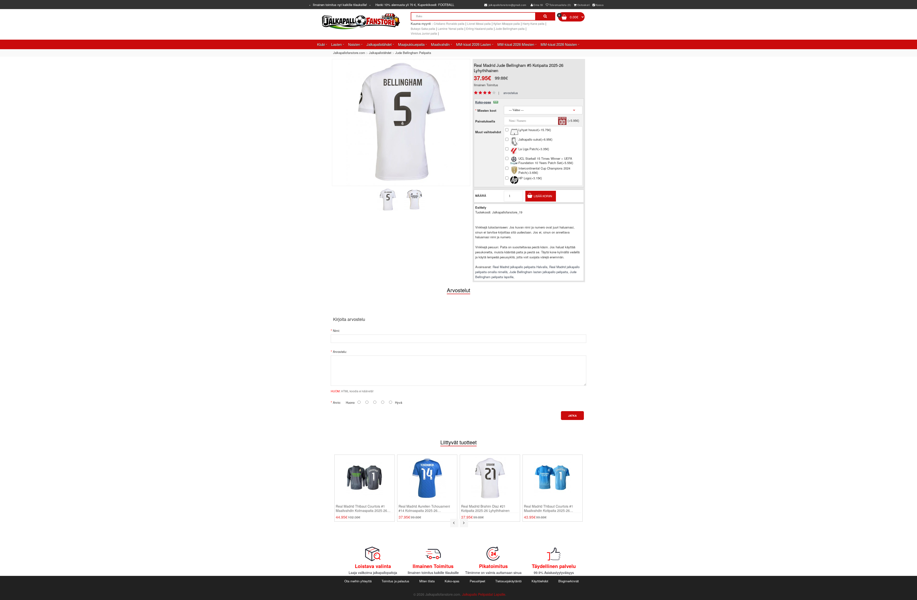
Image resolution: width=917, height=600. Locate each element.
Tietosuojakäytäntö (508, 581)
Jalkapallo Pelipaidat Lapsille (483, 594)
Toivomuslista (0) (560, 5)
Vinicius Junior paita (424, 33)
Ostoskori (583, 5)
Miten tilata (427, 581)
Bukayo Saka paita (423, 29)
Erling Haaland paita (479, 29)
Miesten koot (486, 110)
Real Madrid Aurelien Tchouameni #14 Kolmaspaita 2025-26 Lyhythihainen (424, 508)
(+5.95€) (573, 120)
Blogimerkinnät (568, 581)
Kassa (600, 5)
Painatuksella (485, 121)
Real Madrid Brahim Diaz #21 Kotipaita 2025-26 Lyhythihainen (485, 508)
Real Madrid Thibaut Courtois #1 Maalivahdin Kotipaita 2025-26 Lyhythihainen (548, 508)
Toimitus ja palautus (395, 581)
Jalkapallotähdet (380, 52)
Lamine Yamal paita (451, 29)
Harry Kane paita (533, 23)
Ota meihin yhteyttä (358, 581)
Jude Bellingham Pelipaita (413, 52)
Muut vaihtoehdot (488, 132)
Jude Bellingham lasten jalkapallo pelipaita (538, 272)
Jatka (572, 415)
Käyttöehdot (540, 581)
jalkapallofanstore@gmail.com (507, 5)
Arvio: (337, 402)
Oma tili (538, 5)
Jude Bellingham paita (510, 29)
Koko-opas (483, 102)
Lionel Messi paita (479, 23)
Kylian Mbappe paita (506, 23)
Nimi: (336, 330)
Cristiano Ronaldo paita (449, 23)
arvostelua (510, 92)
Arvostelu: (340, 351)
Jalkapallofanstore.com (349, 52)
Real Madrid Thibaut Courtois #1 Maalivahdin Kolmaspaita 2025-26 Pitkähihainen (361, 508)
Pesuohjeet (477, 581)
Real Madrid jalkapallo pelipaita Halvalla (520, 267)
